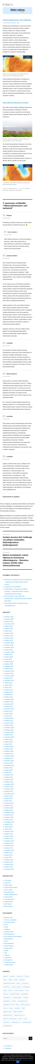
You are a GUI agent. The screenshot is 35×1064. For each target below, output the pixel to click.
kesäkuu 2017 (8, 692)
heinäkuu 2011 (8, 859)
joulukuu (25, 983)
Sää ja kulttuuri (19, 1015)
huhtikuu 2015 (8, 753)
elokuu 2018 (8, 659)
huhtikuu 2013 (8, 810)
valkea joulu (16, 1022)
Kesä (6, 924)
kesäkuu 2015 (8, 749)
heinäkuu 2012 (8, 831)
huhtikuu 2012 (8, 838)
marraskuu (7, 997)
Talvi (5, 953)
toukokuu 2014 (8, 779)
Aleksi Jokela (8, 885)
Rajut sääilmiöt (8, 943)
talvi (20, 1019)
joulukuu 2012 (8, 819)
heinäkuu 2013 (8, 803)
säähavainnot (7, 1015)
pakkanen (6, 1001)
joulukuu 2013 (8, 791)
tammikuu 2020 (9, 619)
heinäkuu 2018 (8, 661)
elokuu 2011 (8, 857)
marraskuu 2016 (9, 709)
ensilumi (20, 976)
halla (10, 980)
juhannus (6, 987)
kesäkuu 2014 (8, 777)
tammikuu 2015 (9, 760)
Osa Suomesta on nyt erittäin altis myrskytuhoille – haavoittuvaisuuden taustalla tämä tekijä (18, 598)
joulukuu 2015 (8, 734)
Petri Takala (8, 904)
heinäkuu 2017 (8, 690)
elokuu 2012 (8, 829)
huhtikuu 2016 (8, 725)
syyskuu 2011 (8, 855)
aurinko (12, 976)
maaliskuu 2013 (9, 812)
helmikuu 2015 (8, 758)
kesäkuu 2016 (8, 720)
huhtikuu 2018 (8, 668)
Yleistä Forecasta (9, 962)
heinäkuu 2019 (8, 633)
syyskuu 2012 (8, 826)
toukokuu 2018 (8, 666)
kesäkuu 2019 (8, 635)
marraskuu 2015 (9, 737)
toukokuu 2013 (8, 808)
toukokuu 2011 (8, 864)
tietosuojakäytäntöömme (27, 1060)
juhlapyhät (26, 987)
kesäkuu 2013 (8, 805)
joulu (18, 983)
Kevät (6, 927)
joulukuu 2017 (8, 678)
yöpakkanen (7, 1026)
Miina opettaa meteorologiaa (13, 936)
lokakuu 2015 (8, 739)
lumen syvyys (18, 990)
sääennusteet (18, 1011)
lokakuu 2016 (8, 711)
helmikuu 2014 (8, 786)
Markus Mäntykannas (10, 894)
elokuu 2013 (8, 800)
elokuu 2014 (8, 772)
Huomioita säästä (12, 188)
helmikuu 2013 (8, 815)
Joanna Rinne (8, 897)
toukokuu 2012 (8, 836)
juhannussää (16, 987)
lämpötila (24, 994)
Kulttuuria (7, 929)
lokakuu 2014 (8, 767)
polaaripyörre (22, 1001)
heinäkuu (28, 188)
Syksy (6, 950)
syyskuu (17, 1008)
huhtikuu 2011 (8, 867)
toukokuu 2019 (8, 638)
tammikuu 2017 (9, 704)
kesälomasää (12, 190)
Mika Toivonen (8, 906)
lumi (26, 990)
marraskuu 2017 (9, 680)
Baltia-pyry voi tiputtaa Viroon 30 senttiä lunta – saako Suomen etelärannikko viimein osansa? (18, 582)
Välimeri (6, 955)
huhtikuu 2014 (8, 782)
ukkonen (6, 1022)
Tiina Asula (7, 880)
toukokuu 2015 (8, 751)
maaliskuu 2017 (9, 699)
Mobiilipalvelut (8, 938)
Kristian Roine (8, 901)
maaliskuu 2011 (9, 869)
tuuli (25, 1019)
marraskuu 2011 (9, 850)
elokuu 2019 (8, 631)
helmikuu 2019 (8, 645)
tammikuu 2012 (9, 845)
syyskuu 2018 (8, 657)
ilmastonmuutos (9, 983)
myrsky (25, 997)
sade (17, 1004)
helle (4, 190)
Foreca (27, 976)
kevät (10, 990)
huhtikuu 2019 (8, 640)
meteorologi (17, 997)
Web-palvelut (8, 960)
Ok (17, 1062)
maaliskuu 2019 (9, 642)
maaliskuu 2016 (9, 727)
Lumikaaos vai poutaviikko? (12, 586)
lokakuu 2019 (8, 626)
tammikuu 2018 (9, 675)
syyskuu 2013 (8, 798)
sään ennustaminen (10, 1019)
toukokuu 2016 (8, 723)
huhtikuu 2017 (8, 697)
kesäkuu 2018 (8, 664)
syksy (11, 1008)
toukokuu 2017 (8, 694)
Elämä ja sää (8, 917)
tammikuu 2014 (9, 789)
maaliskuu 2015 (9, 756)
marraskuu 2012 (9, 822)
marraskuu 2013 (9, 793)
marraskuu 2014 (9, 765)
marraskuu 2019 (9, 624)
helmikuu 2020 (8, 617)
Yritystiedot (7, 1048)
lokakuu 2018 (8, 654)
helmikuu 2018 (8, 673)
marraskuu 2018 (9, 652)
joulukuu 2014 (8, 763)
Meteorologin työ (9, 934)
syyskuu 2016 (8, 713)
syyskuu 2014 (8, 770)
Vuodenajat (7, 957)
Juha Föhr (7, 882)
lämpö (5, 994)
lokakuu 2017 (8, 683)
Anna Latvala (11, 22)
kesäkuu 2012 (8, 834)
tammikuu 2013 (9, 817)
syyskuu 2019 (8, 628)
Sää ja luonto (8, 948)
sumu (5, 1008)
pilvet (14, 1001)
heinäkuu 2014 (8, 775)
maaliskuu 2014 (9, 784)
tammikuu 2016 (9, 732)
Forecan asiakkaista (10, 920)
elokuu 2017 (8, 687)
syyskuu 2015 (8, 742)
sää (23, 1008)
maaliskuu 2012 (9, 841)
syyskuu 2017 (8, 685)
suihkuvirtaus (25, 1004)
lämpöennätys (14, 994)
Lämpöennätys (8, 931)
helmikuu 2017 (8, 701)
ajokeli (5, 976)
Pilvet (6, 941)
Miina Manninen (9, 892)
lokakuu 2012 (8, 824)
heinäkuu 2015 (8, 746)
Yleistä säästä (8, 964)
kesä (7, 190)
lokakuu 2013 (8, 796)
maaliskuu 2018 (9, 671)
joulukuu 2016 (8, 706)
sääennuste (19, 190)
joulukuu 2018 (8, 650)
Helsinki (22, 980)
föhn (5, 980)
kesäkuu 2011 (8, 862)
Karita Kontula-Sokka (10, 887)
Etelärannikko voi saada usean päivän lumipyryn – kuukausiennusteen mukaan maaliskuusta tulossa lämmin (16, 591)
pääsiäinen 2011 (8, 1004)
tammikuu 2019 (9, 647)
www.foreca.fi (26, 1022)
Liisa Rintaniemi (9, 899)
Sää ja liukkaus (9, 946)
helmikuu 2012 (8, 843)
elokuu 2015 (8, 744)
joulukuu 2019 (8, 621)
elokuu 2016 (8, 716)
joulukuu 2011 (8, 848)
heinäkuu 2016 (8, 718)
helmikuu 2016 (8, 730)
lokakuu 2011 (8, 852)
